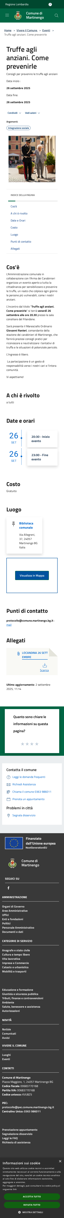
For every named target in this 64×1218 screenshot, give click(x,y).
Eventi (46, 30)
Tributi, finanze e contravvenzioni (22, 998)
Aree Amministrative (15, 911)
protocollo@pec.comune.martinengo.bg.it (28, 1107)
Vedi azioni (31, 113)
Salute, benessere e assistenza (21, 1006)
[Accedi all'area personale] (50, 4)
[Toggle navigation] (7, 15)
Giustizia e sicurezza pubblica (20, 994)
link (15, 1189)
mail (9, 625)
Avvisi (6, 1038)
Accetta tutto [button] (32, 1196)
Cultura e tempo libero (16, 954)
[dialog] (32, 1188)
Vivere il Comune (27, 30)
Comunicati (9, 1033)
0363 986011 (32, 1111)
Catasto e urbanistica (15, 967)
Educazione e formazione (17, 990)
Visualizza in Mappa (32, 575)
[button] (32, 1212)
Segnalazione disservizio (17, 1134)
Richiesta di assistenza (16, 1142)
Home (7, 30)
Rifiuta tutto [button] (31, 1204)
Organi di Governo (13, 906)
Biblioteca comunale (26, 525)
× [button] (60, 1161)
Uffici (5, 915)
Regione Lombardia (16, 4)
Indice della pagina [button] (23, 195)
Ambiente (8, 1002)
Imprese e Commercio (15, 963)
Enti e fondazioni (12, 919)
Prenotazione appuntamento (20, 1130)
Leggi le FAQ (10, 1138)
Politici (6, 923)
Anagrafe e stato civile (16, 950)
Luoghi (6, 1055)
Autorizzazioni (11, 1011)
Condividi (13, 113)
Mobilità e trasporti (14, 971)
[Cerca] (56, 15)
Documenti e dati (12, 932)
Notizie (6, 1029)
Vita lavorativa (11, 959)
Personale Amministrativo (18, 927)
